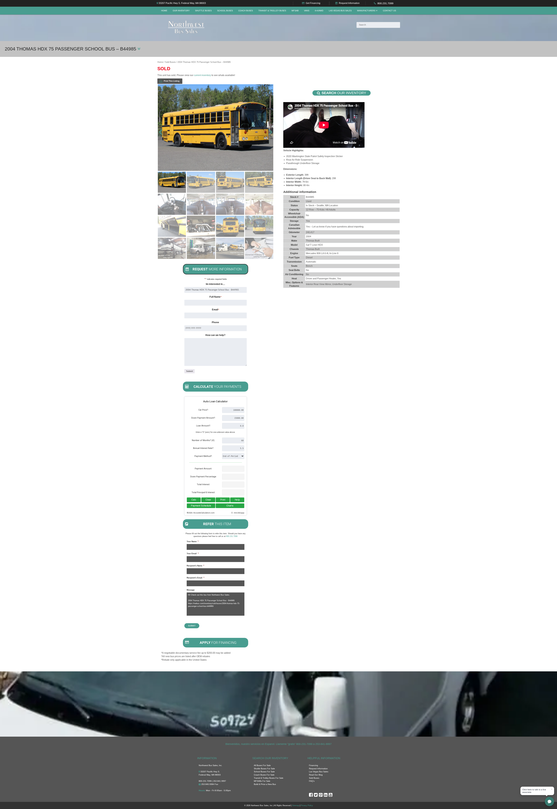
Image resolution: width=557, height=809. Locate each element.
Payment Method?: (203, 456)
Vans (306, 11)
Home (164, 11)
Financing (313, 765)
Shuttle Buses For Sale (264, 768)
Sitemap (295, 805)
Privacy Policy (307, 805)
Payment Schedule (201, 505)
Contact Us (389, 11)
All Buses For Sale (262, 765)
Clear (208, 499)
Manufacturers (366, 11)
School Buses (225, 11)
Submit (189, 371)
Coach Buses (245, 11)
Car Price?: (203, 410)
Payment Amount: (203, 468)
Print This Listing (171, 81)
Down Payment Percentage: (203, 476)
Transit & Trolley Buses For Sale (268, 778)
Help (237, 499)
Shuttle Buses (203, 11)
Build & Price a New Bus (265, 784)
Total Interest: (203, 484)
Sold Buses (170, 62)
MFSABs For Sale (262, 781)
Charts (229, 505)
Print (222, 499)
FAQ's (311, 781)
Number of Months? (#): (203, 440)
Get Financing (313, 3)
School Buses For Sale (264, 771)
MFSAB (295, 11)
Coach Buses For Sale (264, 775)
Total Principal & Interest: (203, 492)
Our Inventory (181, 11)
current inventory (202, 75)
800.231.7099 (385, 3)
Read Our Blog (316, 775)
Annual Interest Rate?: (203, 448)
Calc (193, 499)
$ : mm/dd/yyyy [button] (238, 513)
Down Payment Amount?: (203, 418)
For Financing (218, 643)
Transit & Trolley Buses (272, 11)
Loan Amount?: (203, 426)
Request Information (349, 3)
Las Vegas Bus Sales (340, 11)
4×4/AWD (319, 11)
